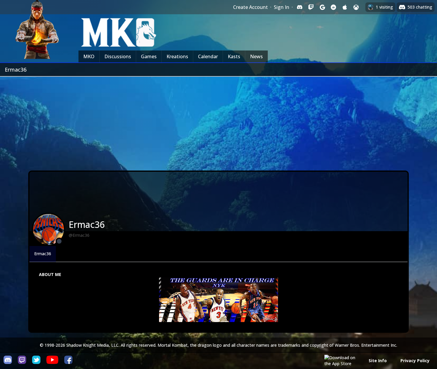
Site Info (378, 360)
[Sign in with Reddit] (333, 7)
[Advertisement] (218, 121)
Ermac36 (42, 253)
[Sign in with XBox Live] (356, 7)
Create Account (250, 7)
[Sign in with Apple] (344, 7)
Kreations (177, 56)
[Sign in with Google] (322, 7)
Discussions (117, 56)
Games (149, 56)
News (256, 56)
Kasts (234, 56)
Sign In (281, 7)
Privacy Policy (415, 360)
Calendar (208, 56)
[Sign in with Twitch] (310, 7)
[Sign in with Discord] (299, 7)
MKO (89, 56)
